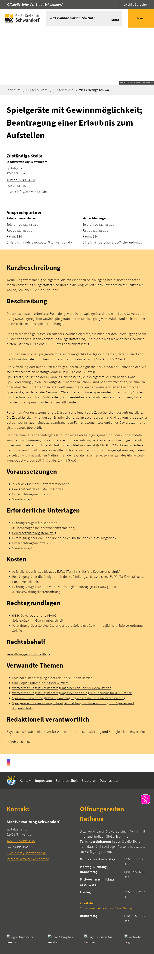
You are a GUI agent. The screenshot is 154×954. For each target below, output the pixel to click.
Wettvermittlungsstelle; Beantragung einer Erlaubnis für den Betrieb (61, 688)
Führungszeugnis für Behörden (34, 523)
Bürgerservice (63, 90)
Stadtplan (89, 780)
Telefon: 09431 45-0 (21, 180)
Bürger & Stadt (37, 90)
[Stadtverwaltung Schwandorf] (77, 177)
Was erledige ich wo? (95, 90)
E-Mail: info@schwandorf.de (27, 192)
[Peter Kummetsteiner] (42, 230)
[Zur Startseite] (23, 18)
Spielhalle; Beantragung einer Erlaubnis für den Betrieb (52, 678)
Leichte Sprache (135, 4)
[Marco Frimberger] (115, 230)
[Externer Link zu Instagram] (8, 762)
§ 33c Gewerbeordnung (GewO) (35, 615)
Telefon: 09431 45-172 (99, 224)
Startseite (14, 90)
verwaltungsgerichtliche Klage (28, 654)
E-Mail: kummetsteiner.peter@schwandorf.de (39, 242)
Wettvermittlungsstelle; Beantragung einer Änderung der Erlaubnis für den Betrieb (72, 693)
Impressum (43, 780)
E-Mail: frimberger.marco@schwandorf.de (113, 242)
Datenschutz (109, 780)
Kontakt (26, 780)
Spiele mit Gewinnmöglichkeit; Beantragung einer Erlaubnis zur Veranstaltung (68, 698)
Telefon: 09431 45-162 (22, 224)
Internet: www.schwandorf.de (28, 859)
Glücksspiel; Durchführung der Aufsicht (40, 683)
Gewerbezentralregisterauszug (34, 533)
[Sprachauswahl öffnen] (116, 4)
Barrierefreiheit (67, 780)
